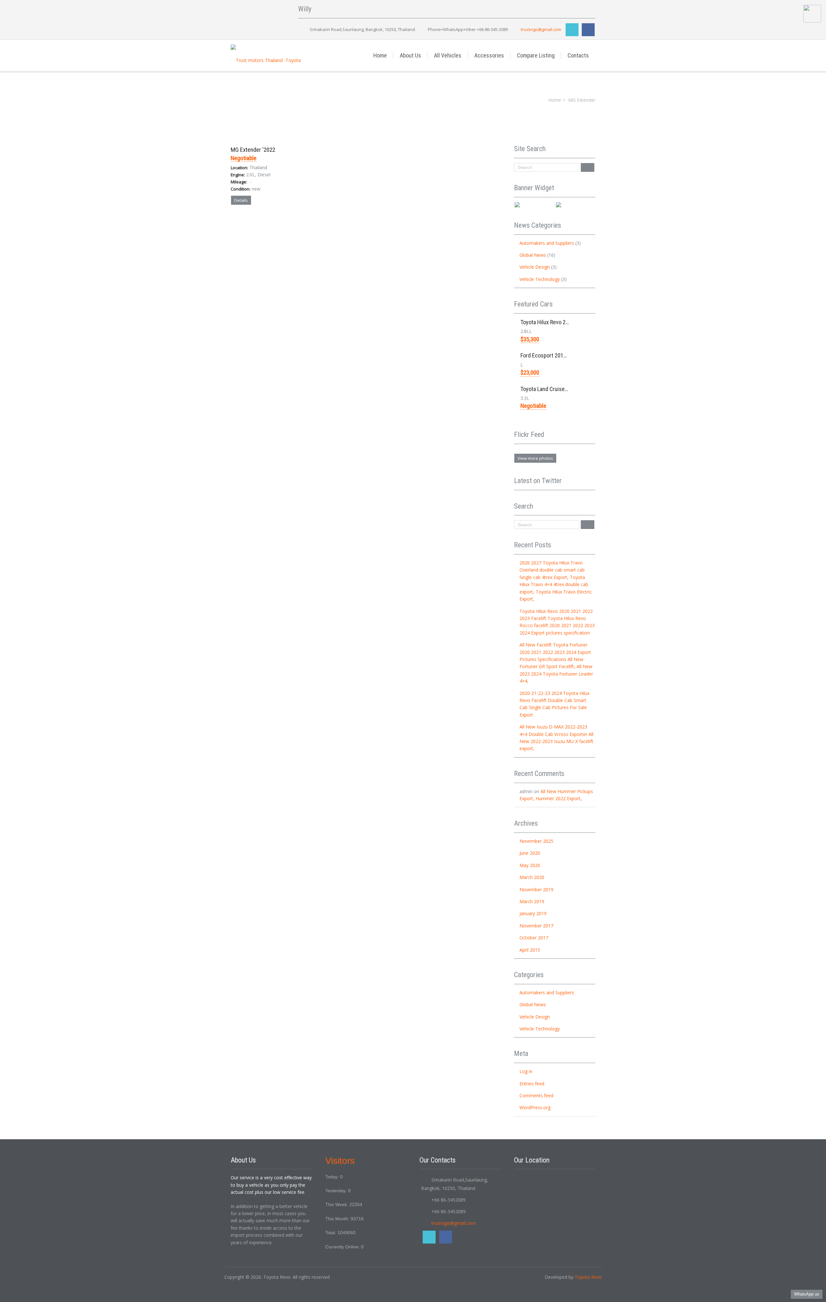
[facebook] (588, 29)
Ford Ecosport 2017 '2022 (550, 355)
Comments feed (536, 1095)
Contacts (578, 55)
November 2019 (536, 889)
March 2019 (531, 901)
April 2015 (529, 950)
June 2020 (529, 853)
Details (241, 200)
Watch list (299, 215)
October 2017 (533, 938)
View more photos (535, 458)
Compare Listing (536, 55)
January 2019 (533, 913)
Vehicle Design (534, 267)
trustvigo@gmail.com (541, 29)
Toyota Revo (588, 1277)
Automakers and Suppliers (546, 243)
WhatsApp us (806, 1294)
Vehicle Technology (539, 279)
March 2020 (531, 877)
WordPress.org (534, 1107)
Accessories (489, 55)
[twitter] (572, 29)
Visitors (340, 1161)
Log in (525, 1071)
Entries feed (531, 1083)
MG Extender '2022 (253, 149)
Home (380, 55)
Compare (270, 215)
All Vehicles (447, 55)
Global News (532, 255)
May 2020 (529, 865)
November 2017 (536, 926)
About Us (410, 55)
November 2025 (536, 841)
